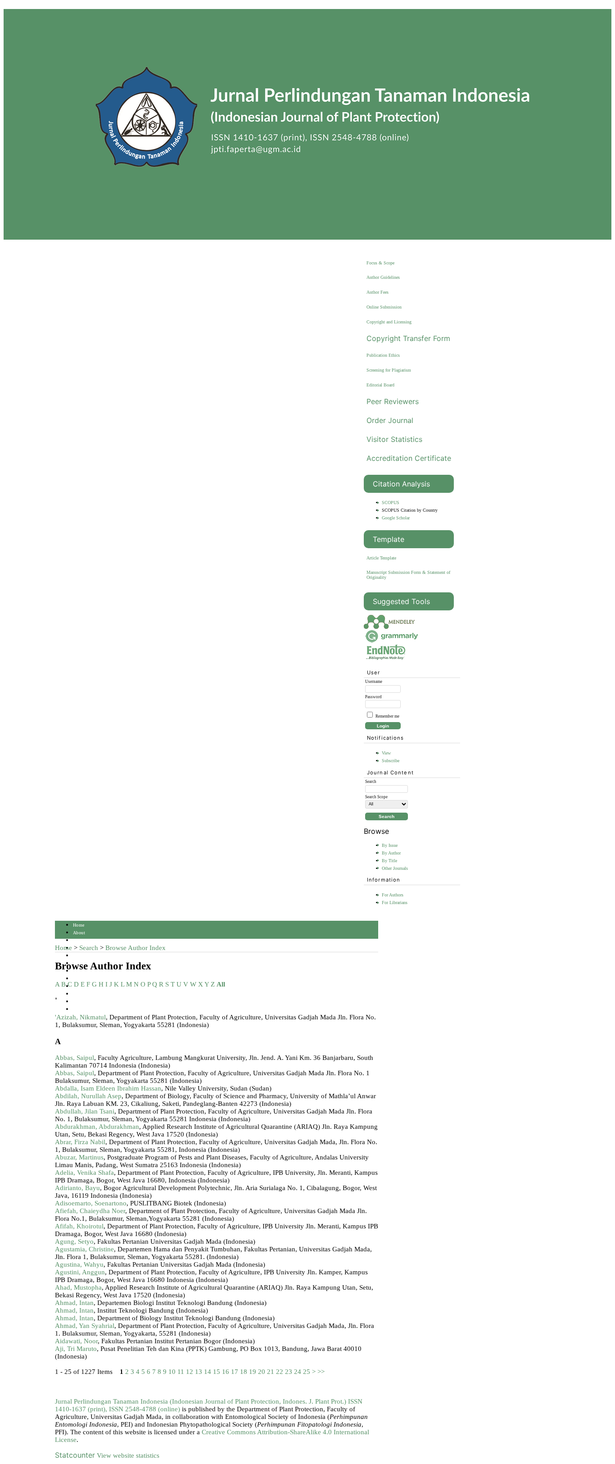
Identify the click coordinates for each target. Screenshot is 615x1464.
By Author (391, 852)
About (79, 932)
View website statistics (128, 1455)
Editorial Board (380, 384)
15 (216, 1371)
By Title (389, 860)
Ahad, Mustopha (78, 1287)
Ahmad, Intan (74, 1302)
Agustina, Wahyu (79, 1264)
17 (234, 1371)
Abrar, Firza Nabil (80, 1142)
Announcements (88, 978)
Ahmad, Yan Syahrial (84, 1325)
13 (198, 1371)
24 (297, 1371)
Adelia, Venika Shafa (84, 1172)
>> (321, 1371)
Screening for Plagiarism (388, 370)
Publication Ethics (383, 355)
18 (243, 1371)
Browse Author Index (135, 947)
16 (225, 1371)
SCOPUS (390, 502)
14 (207, 1371)
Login (79, 940)
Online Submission (384, 307)
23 (288, 1371)
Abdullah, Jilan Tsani (84, 1111)
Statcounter (75, 1454)
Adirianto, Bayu (77, 1187)
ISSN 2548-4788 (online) (144, 1409)
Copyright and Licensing (389, 321)
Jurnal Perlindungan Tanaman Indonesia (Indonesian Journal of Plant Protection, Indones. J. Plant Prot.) (201, 1401)
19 (252, 1371)
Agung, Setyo (74, 1241)
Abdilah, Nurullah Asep (88, 1096)
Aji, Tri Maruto (76, 1348)
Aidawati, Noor (76, 1341)
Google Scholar (396, 517)
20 (261, 1371)
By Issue (390, 845)
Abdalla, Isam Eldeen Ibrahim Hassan (108, 1088)
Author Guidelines (383, 277)
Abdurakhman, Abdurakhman (97, 1126)
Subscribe (390, 760)
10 (172, 1371)
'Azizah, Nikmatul (80, 1017)
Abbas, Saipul (74, 1057)
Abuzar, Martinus (79, 1157)
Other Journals (395, 868)
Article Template (381, 557)
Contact (80, 1001)
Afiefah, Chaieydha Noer (90, 1210)
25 (306, 1371)
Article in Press (88, 1009)
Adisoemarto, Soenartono (91, 1203)
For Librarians (394, 902)
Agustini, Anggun (80, 1272)
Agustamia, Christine (84, 1249)
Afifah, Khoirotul (79, 1226)
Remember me (387, 716)
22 (279, 1371)
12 (189, 1371)
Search (79, 955)
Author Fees (377, 292)
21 (270, 1371)
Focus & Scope (380, 262)
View (386, 752)
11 (180, 1371)
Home (79, 925)
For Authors (392, 894)
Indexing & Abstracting (96, 993)
